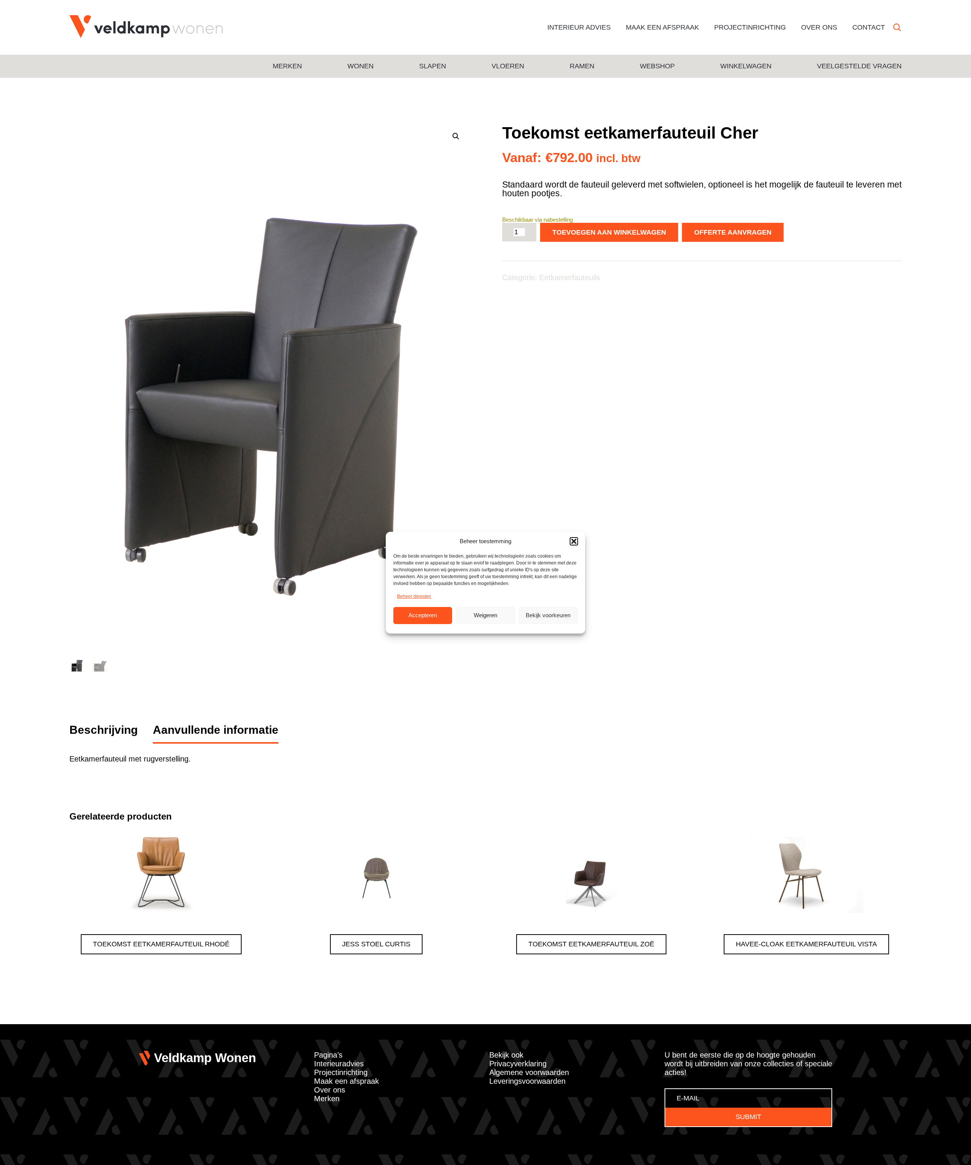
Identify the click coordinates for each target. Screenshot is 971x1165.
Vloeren (508, 66)
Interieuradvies (339, 1063)
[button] (574, 541)
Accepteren (423, 615)
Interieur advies (579, 27)
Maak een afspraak (662, 27)
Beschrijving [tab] (103, 730)
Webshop (657, 66)
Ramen (582, 66)
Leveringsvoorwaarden (527, 1081)
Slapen (432, 66)
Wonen (360, 66)
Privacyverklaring (518, 1063)
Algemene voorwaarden (529, 1072)
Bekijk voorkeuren (548, 615)
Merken (287, 66)
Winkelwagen (745, 66)
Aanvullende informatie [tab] (215, 730)
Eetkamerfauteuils (569, 277)
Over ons (819, 27)
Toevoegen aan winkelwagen (609, 232)
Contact (868, 27)
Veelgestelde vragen (859, 66)
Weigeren (485, 615)
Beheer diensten (414, 596)
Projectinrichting (750, 27)
